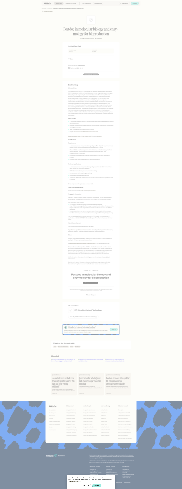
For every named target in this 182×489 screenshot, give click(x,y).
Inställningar (86, 485)
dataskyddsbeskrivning (77, 481)
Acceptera (96, 485)
